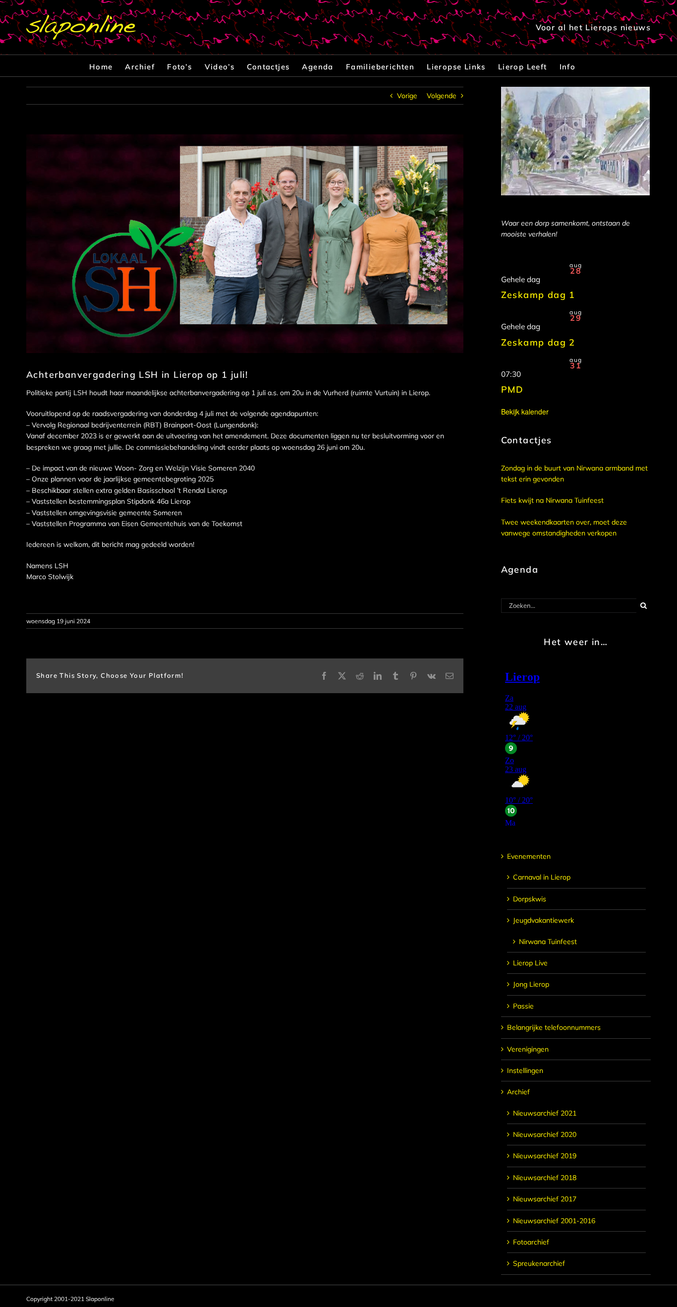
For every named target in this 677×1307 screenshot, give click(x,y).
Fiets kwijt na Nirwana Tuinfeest (552, 500)
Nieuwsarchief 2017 (544, 1198)
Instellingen (525, 1070)
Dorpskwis (529, 898)
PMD (512, 389)
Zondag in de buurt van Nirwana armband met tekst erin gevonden (574, 473)
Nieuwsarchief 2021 (544, 1113)
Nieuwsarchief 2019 (544, 1155)
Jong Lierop (531, 984)
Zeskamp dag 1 (538, 294)
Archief (518, 1091)
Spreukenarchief (539, 1263)
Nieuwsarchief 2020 (544, 1134)
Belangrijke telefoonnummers (554, 1027)
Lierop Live (530, 962)
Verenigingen (528, 1049)
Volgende (441, 95)
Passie (523, 1006)
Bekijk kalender (525, 411)
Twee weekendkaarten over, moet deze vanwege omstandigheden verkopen (564, 527)
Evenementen (529, 856)
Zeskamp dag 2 (538, 342)
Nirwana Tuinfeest (548, 941)
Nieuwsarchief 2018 (544, 1177)
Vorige (407, 95)
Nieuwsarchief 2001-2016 (554, 1220)
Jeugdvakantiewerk (543, 920)
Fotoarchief (531, 1242)
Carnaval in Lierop (541, 877)
